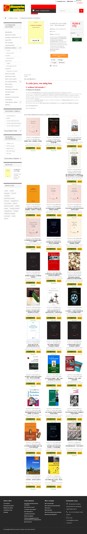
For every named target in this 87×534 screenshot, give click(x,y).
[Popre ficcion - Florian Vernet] (33, 261)
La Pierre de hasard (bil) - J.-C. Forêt (33, 241)
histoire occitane (8, 206)
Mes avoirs (48, 508)
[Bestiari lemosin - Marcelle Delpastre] (74, 261)
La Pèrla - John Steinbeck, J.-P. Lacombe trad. (74, 311)
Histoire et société (10, 73)
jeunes (6, 218)
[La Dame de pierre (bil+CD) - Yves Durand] (33, 432)
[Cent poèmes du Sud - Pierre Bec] (74, 127)
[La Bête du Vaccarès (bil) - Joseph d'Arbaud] (54, 261)
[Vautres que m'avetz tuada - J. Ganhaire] (54, 432)
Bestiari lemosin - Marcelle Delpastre (74, 278)
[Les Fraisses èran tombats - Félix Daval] (74, 398)
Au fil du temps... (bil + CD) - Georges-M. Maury (54, 379)
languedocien (14, 201)
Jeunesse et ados (9, 45)
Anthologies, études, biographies (11, 67)
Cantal (12, 190)
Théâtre (8, 63)
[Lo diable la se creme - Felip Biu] (54, 127)
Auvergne (7, 193)
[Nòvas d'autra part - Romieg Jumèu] (74, 228)
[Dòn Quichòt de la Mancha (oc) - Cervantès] (54, 297)
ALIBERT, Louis (10, 143)
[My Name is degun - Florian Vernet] (54, 330)
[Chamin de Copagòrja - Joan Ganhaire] (54, 228)
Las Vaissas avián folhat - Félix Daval (54, 413)
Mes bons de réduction (51, 514)
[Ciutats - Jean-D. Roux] (33, 465)
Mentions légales (28, 516)
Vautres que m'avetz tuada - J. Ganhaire (54, 446)
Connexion (80, 3)
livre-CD (13, 193)
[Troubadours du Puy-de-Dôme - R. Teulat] (33, 398)
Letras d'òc (57, 34)
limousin (6, 201)
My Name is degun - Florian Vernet (53, 345)
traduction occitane (9, 213)
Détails (26, 76)
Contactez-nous (61, 1)
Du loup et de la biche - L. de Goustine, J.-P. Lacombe (74, 175)
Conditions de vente (29, 513)
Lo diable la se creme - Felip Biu (54, 142)
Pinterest (62, 62)
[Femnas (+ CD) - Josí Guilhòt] (74, 364)
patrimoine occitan (9, 198)
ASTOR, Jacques (10, 146)
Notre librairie (28, 522)
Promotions (7, 503)
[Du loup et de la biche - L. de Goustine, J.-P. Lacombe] (74, 159)
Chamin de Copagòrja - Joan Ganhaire (54, 242)
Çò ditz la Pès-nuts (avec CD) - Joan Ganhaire (33, 377)
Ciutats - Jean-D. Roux (33, 479)
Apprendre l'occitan (10, 35)
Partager (60, 59)
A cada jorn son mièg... (17, 170)
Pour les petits (9, 42)
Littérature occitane (10, 47)
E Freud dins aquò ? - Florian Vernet (74, 345)
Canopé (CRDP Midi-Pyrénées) (13, 123)
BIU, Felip (8, 153)
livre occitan (7, 203)
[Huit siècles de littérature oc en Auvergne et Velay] (33, 330)
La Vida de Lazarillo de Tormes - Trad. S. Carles (33, 209)
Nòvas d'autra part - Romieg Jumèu (74, 242)
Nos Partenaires (28, 511)
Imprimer (55, 65)
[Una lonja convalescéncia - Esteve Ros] (74, 194)
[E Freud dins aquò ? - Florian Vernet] (74, 330)
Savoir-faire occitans (11, 79)
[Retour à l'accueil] (5, 18)
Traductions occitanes (12, 71)
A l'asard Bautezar (10, 115)
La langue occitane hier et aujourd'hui (12, 39)
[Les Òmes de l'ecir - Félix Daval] (54, 465)
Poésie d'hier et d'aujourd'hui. (9, 59)
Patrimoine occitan (10, 76)
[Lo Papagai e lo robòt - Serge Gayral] (54, 194)
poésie (6, 208)
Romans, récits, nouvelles (9, 54)
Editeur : (52, 34)
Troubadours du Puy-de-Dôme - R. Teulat (33, 413)
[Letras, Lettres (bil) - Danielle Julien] (33, 297)
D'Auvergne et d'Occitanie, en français (11, 88)
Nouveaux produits (9, 505)
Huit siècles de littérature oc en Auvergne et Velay (33, 346)
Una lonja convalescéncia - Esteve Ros (74, 209)
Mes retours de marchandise (52, 505)
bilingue (16, 211)
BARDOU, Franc (10, 148)
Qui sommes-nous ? (29, 507)
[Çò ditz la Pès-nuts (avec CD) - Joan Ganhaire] (33, 364)
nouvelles (7, 195)
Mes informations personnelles (53, 512)
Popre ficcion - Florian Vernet (33, 276)
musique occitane (14, 208)
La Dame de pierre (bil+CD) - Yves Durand (33, 446)
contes (13, 216)
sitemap (6, 512)
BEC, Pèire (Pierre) (10, 151)
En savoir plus (27, 74)
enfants (17, 206)
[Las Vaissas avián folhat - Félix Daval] (54, 398)
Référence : (53, 29)
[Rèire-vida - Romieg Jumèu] (33, 127)
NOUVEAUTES (8, 32)
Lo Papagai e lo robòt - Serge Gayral (54, 209)
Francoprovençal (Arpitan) (9, 93)
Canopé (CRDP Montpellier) (13, 126)
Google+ (54, 62)
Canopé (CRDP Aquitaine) (12, 120)
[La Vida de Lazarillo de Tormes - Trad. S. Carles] (33, 194)
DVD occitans (8, 84)
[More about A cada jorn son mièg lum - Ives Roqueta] (8, 173)
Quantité (73, 33)
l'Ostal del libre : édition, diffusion (11, 103)
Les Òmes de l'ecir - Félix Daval (53, 480)
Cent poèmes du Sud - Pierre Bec (74, 140)
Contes (8, 50)
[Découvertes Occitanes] (16, 8)
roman (6, 190)
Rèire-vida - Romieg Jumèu (33, 141)
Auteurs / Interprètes (10, 138)
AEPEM (8, 118)
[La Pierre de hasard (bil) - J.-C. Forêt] (33, 228)
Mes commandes (49, 503)
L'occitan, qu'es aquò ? (30, 509)
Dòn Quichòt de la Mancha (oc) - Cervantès (54, 311)
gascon (15, 203)
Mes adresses (48, 510)
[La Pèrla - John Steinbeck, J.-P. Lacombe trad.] (74, 297)
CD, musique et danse (11, 81)
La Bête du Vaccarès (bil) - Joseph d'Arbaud (54, 274)
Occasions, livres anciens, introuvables (12, 98)
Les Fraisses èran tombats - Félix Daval (74, 413)
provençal (7, 216)
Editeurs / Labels (12, 111)
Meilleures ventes (8, 508)
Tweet (53, 59)
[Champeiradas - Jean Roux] (74, 432)
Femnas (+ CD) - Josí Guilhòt (74, 379)
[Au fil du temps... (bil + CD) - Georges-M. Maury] (54, 364)
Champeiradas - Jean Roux (74, 446)
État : (51, 31)
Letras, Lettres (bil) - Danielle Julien (33, 311)
